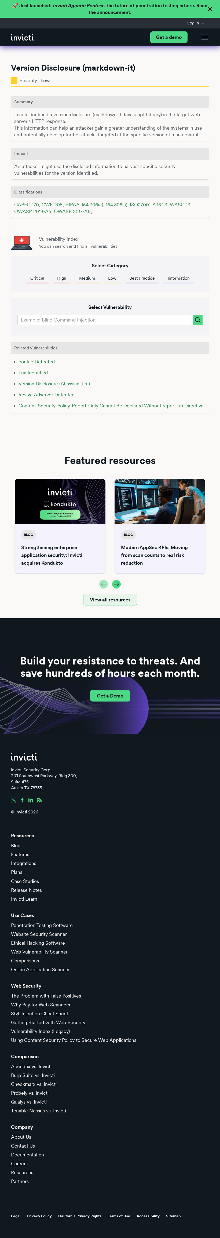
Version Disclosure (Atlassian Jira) (54, 383)
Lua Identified (33, 372)
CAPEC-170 (26, 204)
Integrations (23, 863)
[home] (22, 37)
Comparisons (25, 960)
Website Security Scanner (39, 934)
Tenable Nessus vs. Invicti (38, 1110)
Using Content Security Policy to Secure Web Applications (73, 1040)
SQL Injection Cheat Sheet (39, 1013)
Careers (19, 1163)
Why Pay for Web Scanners (40, 1004)
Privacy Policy (39, 1216)
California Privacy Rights (79, 1216)
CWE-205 (52, 204)
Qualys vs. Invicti (29, 1102)
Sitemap (173, 1216)
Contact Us (23, 1146)
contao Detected (37, 361)
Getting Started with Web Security (48, 1022)
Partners (20, 1181)
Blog (15, 845)
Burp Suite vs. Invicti (33, 1075)
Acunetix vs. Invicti (31, 1066)
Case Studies (25, 881)
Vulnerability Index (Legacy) (40, 1031)
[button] (196, 23)
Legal (16, 1216)
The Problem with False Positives (46, 996)
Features (20, 854)
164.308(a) (116, 204)
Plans (16, 872)
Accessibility (148, 1216)
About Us (21, 1137)
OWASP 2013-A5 (32, 211)
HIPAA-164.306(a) (84, 204)
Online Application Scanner (40, 969)
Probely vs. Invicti (30, 1093)
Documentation (27, 1154)
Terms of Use (119, 1216)
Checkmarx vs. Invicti (34, 1084)
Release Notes (26, 890)
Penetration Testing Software (42, 925)
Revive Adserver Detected (47, 394)
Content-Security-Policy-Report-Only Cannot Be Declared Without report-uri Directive (111, 405)
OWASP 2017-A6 (72, 211)
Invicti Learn (24, 899)
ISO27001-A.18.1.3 (148, 204)
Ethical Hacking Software (38, 943)
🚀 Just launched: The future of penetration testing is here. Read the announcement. (110, 9)
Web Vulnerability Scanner (39, 952)
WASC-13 (180, 204)
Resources (22, 1172)
